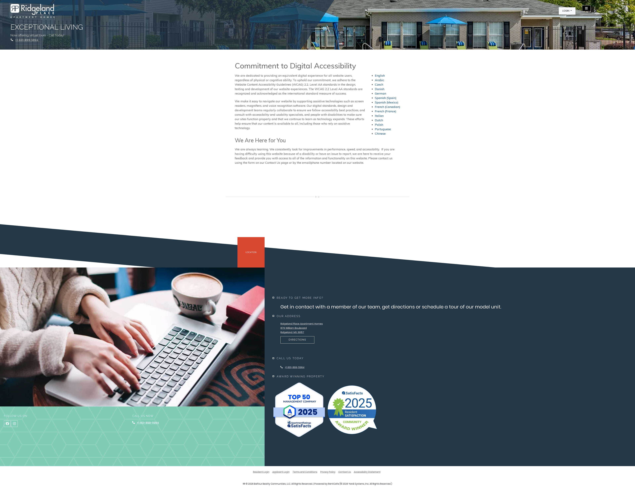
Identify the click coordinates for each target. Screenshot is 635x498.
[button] (567, 11)
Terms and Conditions (305, 472)
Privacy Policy (327, 472)
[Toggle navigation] (586, 8)
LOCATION (251, 252)
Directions (297, 339)
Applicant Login (281, 472)
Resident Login (261, 472)
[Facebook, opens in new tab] (7, 423)
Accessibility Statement (367, 472)
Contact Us (344, 472)
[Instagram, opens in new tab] (14, 423)
